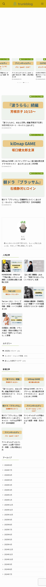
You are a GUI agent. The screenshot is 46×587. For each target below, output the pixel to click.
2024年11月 (8, 554)
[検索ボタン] (3, 4)
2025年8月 (8, 525)
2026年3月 (8, 490)
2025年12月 (8, 505)
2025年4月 (8, 544)
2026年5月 (8, 480)
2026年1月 (8, 500)
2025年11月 (8, 510)
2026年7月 (8, 470)
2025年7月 (8, 530)
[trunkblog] (23, 4)
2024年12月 (8, 549)
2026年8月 (8, 465)
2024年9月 (8, 564)
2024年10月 (8, 559)
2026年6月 (8, 475)
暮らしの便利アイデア (15, 361)
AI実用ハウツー (12, 351)
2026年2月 (8, 495)
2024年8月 (8, 569)
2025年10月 (8, 515)
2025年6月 (8, 535)
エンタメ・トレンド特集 (16, 356)
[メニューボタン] (42, 4)
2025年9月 (8, 520)
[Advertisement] (23, 32)
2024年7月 (8, 574)
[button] (17, 82)
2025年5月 (8, 539)
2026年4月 (8, 485)
